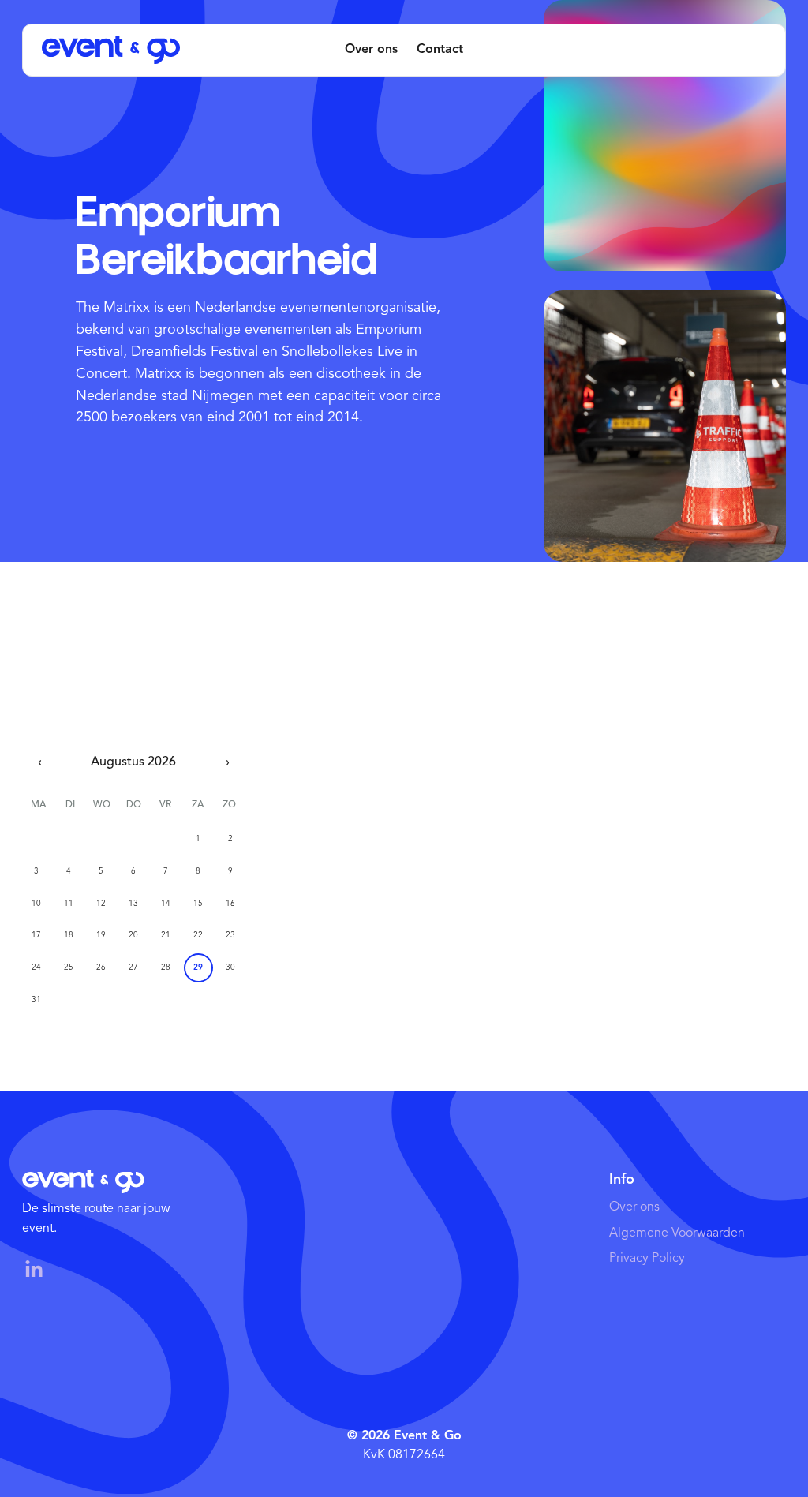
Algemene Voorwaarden (677, 1233)
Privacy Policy (647, 1258)
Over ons (371, 49)
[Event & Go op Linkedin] (42, 1270)
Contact (440, 49)
